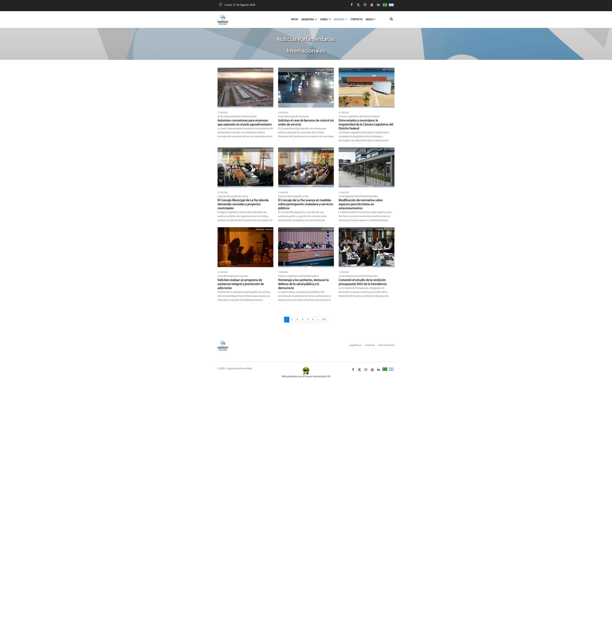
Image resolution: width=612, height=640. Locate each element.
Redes (369, 19)
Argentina (308, 19)
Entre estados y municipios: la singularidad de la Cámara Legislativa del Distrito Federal (366, 124)
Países (324, 19)
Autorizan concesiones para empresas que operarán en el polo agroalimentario (245, 122)
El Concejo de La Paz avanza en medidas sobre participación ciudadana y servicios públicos (305, 204)
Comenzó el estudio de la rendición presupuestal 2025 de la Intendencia (363, 282)
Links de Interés (386, 345)
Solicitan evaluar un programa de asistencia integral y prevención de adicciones (241, 284)
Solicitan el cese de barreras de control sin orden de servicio (306, 122)
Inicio (296, 19)
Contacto (356, 19)
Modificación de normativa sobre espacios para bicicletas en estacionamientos (361, 204)
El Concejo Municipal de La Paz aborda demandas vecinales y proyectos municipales (243, 204)
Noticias (339, 19)
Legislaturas (355, 345)
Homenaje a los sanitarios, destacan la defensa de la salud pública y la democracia (303, 284)
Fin (324, 319)
